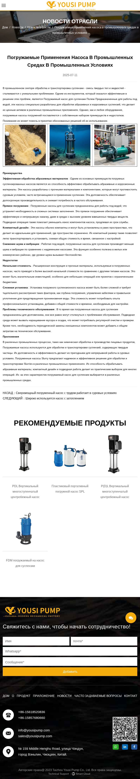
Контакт (130, 695)
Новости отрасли (38, 27)
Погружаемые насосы (16, 347)
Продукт (23, 695)
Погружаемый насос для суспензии (65, 99)
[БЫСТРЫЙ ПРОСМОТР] (25, 454)
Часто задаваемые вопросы (98, 695)
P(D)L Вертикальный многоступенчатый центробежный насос (114, 492)
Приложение (44, 695)
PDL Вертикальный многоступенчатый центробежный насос (25, 492)
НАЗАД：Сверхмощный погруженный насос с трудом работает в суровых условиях (60, 392)
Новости (17, 27)
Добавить (70, 671)
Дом (5, 27)
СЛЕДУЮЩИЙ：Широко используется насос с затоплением (43, 398)
